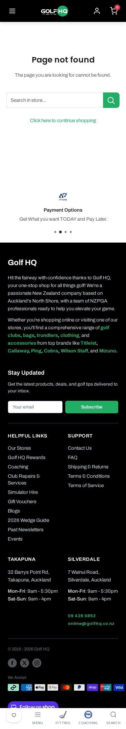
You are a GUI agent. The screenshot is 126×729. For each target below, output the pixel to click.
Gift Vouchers (22, 501)
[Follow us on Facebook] (12, 662)
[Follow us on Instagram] (36, 662)
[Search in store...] (111, 100)
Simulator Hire (23, 492)
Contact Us (80, 448)
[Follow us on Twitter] (24, 662)
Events (15, 539)
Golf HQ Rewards (27, 457)
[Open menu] (12, 11)
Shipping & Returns (88, 466)
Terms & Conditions (89, 476)
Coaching (18, 466)
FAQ (73, 457)
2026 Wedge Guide (28, 520)
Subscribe (91, 407)
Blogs (14, 510)
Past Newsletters (26, 529)
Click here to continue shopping (63, 120)
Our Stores (19, 448)
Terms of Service (86, 485)
